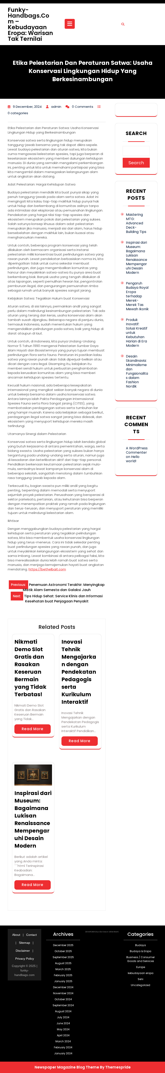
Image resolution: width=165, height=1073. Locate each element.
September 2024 (63, 1005)
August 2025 (63, 963)
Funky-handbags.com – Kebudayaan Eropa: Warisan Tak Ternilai (30, 24)
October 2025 (63, 951)
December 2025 (63, 945)
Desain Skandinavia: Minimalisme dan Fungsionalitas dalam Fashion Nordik (137, 371)
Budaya (140, 945)
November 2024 (63, 993)
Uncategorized (140, 985)
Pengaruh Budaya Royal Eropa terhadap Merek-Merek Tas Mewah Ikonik (137, 296)
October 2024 (63, 999)
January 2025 (63, 981)
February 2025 (63, 975)
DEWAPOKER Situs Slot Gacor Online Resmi (102, 932)
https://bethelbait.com (47, 569)
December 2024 (63, 987)
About (16, 934)
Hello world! (132, 459)
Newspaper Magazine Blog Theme (67, 1067)
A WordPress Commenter (137, 450)
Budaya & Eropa (140, 951)
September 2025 (63, 957)
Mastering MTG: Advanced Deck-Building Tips (136, 223)
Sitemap (24, 942)
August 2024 (63, 1011)
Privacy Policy (24, 958)
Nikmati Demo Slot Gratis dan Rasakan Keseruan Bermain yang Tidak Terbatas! (30, 668)
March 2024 (63, 1041)
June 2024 (63, 1023)
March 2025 (63, 969)
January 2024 (63, 1053)
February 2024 (63, 1047)
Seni (140, 979)
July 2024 (63, 1017)
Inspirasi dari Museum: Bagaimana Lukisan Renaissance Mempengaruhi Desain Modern (33, 819)
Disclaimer (23, 950)
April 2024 (63, 1035)
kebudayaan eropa (140, 973)
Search (136, 133)
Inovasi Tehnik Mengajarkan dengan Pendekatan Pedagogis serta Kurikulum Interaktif (78, 672)
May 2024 (63, 1029)
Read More (32, 728)
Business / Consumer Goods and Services (140, 959)
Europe (140, 967)
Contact (31, 934)
